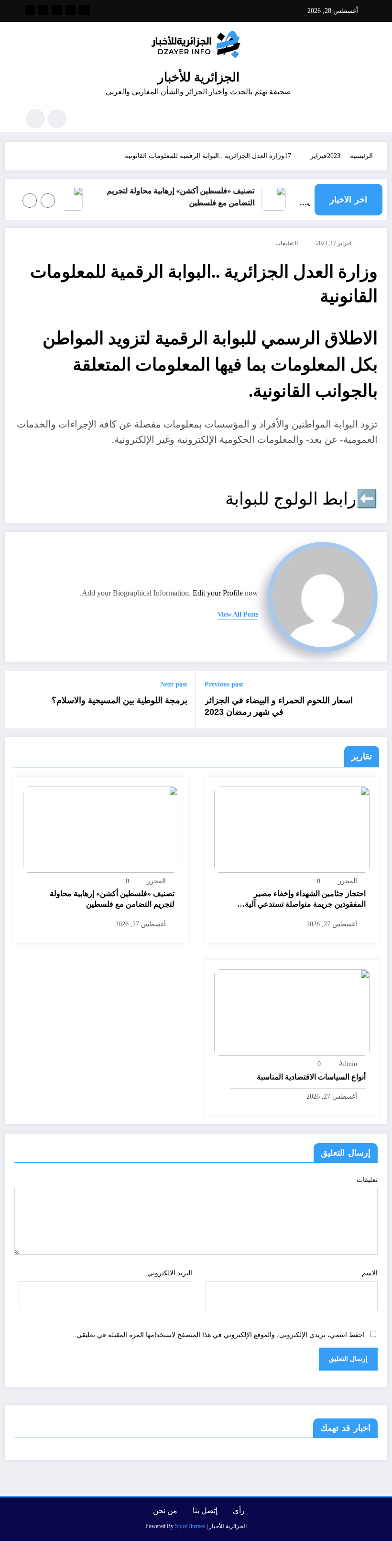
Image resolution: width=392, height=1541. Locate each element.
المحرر (347, 881)
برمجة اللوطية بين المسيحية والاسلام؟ (118, 700)
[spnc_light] (35, 118)
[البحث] (56, 119)
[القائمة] (361, 119)
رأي (239, 1511)
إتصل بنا (205, 1511)
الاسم (370, 1273)
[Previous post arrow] (374, 699)
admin (347, 1064)
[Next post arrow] (17, 699)
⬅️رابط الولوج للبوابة (301, 498)
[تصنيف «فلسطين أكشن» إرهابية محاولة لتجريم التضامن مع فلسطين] (100, 828)
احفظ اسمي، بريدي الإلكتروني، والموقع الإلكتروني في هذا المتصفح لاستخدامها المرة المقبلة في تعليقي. (220, 1335)
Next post (173, 684)
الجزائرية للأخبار (199, 77)
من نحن (165, 1511)
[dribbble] (57, 10)
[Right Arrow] (29, 200)
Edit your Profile (218, 593)
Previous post (224, 684)
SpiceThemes (190, 1526)
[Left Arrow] (47, 200)
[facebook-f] (84, 10)
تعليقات (367, 1179)
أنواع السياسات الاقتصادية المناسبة (311, 1077)
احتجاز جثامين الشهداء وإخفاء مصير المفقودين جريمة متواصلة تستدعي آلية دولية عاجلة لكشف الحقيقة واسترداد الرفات (305, 899)
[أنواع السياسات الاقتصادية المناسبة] (292, 1011)
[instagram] (43, 10)
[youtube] (30, 10)
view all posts (238, 614)
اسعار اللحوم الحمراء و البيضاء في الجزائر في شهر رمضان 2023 (279, 706)
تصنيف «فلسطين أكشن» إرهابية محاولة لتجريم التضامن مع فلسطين (188, 197)
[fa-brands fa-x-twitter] (70, 10)
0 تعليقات (286, 243)
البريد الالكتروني (169, 1273)
